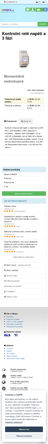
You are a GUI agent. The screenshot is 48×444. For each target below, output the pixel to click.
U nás (6, 186)
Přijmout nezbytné (24, 436)
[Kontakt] (27, 9)
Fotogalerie (10, 291)
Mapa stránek (12, 356)
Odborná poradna (13, 281)
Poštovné (7, 178)
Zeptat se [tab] (27, 121)
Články (9, 351)
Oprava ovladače (10, 174)
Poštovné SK (9, 182)
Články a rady (11, 296)
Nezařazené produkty (15, 326)
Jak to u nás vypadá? (15, 321)
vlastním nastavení (14, 422)
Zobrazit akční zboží (24, 193)
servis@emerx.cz (11, 2)
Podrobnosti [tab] (11, 121)
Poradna (10, 348)
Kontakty (10, 316)
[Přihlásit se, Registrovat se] (32, 9)
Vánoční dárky (11, 275)
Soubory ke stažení (13, 286)
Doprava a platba (13, 319)
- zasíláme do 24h (18, 265)
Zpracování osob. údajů (16, 358)
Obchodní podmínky (14, 324)
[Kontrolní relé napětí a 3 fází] (24, 59)
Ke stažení (11, 353)
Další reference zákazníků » (24, 257)
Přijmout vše (24, 429)
